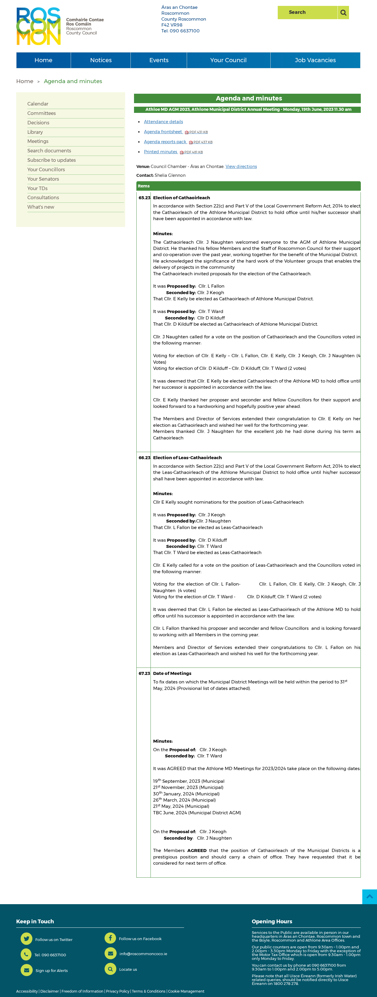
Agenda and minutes (73, 81)
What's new (40, 207)
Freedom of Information (82, 991)
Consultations (43, 197)
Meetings (37, 141)
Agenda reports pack (178, 141)
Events (158, 60)
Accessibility (27, 991)
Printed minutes (173, 151)
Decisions (38, 123)
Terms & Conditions (149, 991)
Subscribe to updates (51, 160)
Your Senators (43, 179)
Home (43, 60)
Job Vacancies (315, 60)
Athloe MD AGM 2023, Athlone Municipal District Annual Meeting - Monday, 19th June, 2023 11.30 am (248, 109)
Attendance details (163, 121)
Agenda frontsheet (176, 131)
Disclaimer (49, 991)
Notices (101, 60)
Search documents (49, 151)
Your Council (228, 60)
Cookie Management (186, 991)
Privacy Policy (117, 991)
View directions (241, 166)
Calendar (37, 104)
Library (35, 132)
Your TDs (37, 188)
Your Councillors (46, 169)
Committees (41, 113)
